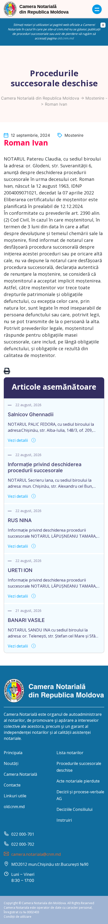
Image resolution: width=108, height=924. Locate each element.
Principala (13, 752)
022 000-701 (22, 834)
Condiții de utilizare (17, 916)
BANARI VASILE (26, 620)
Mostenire (94, 98)
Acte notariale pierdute (78, 781)
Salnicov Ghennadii (30, 414)
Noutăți (11, 763)
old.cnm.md (65, 38)
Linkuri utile (15, 796)
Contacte (12, 785)
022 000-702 (22, 844)
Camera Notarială (20, 774)
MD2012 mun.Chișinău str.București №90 (49, 864)
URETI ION (20, 570)
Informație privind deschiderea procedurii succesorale (44, 467)
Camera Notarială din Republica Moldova (40, 98)
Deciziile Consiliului (74, 809)
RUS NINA (20, 520)
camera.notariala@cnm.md (36, 854)
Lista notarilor (70, 752)
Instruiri (64, 820)
